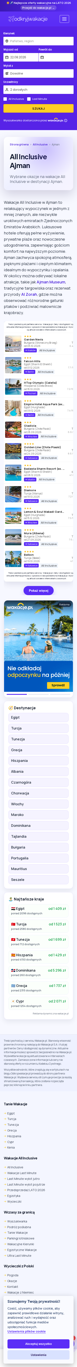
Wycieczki (14, 1201)
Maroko (17, 814)
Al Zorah (29, 294)
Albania (17, 771)
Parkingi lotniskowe (20, 1238)
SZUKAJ (38, 108)
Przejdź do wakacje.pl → (38, 8)
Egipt (15, 717)
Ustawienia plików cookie (26, 1331)
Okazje (12, 1281)
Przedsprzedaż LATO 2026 (26, 1190)
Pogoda (12, 1275)
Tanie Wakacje (17, 1233)
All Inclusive (16, 99)
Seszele (17, 879)
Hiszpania (19, 760)
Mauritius (19, 868)
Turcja (16, 728)
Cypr (10, 1142)
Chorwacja (20, 793)
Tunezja (18, 739)
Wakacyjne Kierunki (20, 1244)
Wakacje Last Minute (22, 1173)
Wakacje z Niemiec (20, 1292)
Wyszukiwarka (17, 1221)
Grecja (16, 750)
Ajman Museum (51, 281)
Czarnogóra (21, 782)
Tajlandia (19, 836)
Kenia (11, 1147)
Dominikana (21, 825)
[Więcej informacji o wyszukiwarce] (65, 120)
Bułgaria (18, 847)
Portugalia (19, 858)
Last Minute (39, 99)
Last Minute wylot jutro (23, 1179)
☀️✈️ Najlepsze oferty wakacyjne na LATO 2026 (38, 3)
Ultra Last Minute (19, 1256)
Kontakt (12, 1287)
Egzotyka (13, 1196)
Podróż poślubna (19, 1227)
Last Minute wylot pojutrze (26, 1184)
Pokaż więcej (38, 590)
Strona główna (19, 144)
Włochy (17, 804)
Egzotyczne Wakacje (22, 1250)
